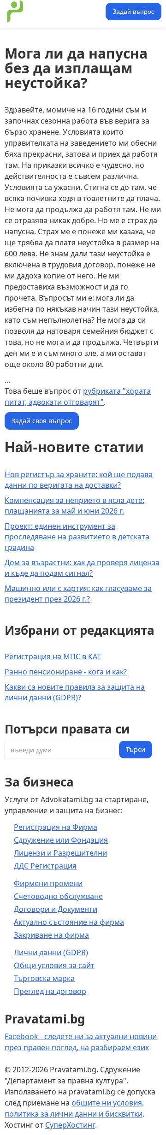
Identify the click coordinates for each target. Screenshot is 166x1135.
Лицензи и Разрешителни (60, 853)
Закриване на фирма (51, 935)
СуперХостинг (70, 1125)
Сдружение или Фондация (61, 840)
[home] (54, 11)
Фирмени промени (48, 883)
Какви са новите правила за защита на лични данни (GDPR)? (75, 692)
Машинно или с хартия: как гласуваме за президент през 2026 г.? (78, 593)
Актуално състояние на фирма (69, 922)
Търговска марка (44, 978)
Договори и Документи (55, 909)
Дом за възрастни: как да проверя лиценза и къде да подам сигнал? (82, 567)
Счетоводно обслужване (58, 896)
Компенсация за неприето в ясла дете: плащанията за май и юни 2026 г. (74, 505)
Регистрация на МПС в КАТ (53, 656)
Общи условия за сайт (54, 965)
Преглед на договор (50, 991)
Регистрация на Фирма (55, 827)
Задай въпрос (133, 11)
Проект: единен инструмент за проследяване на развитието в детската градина (77, 536)
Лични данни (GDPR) (51, 952)
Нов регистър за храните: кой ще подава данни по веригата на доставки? (79, 479)
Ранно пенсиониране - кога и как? (66, 672)
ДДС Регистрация (45, 866)
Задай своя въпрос (42, 420)
